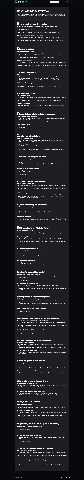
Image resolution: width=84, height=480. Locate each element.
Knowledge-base (54, 1)
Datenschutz (67, 477)
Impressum (62, 477)
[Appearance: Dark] (69, 2)
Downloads (62, 1)
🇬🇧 (67, 1)
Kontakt (48, 1)
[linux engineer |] (20, 2)
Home (34, 1)
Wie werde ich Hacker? (41, 1)
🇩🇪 (65, 1)
